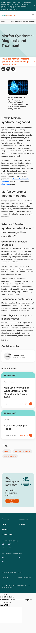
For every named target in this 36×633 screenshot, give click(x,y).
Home (3, 21)
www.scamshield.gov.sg (9, 9)
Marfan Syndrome (22, 451)
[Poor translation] (7, 605)
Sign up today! (12, 501)
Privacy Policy (7, 535)
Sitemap (5, 529)
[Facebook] (10, 545)
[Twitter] (4, 545)
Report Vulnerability (24, 577)
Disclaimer (5, 577)
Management (10, 456)
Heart (6, 451)
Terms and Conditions (9, 572)
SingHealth (5, 184)
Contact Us (23, 519)
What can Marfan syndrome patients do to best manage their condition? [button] (15, 62)
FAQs (4, 524)
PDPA (20, 572)
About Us (5, 519)
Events (22, 524)
